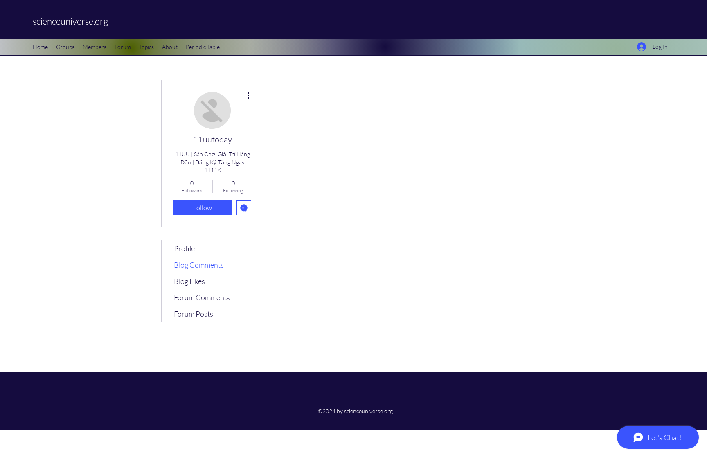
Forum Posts (193, 313)
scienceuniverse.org (70, 21)
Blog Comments (199, 264)
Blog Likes (189, 281)
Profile (184, 248)
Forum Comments (202, 297)
